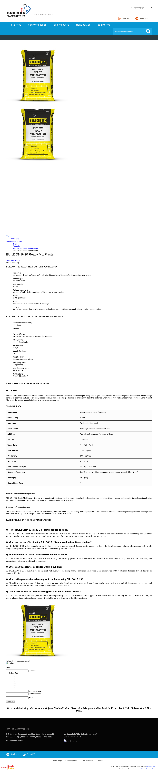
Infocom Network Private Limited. (145, 768)
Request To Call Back (14, 242)
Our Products (61, 25)
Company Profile (37, 25)
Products (16, 246)
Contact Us (104, 25)
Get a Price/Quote (13, 261)
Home (15, 244)
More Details (83, 25)
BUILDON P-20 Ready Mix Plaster (25, 248)
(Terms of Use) (150, 766)
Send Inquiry (14, 239)
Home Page (15, 25)
